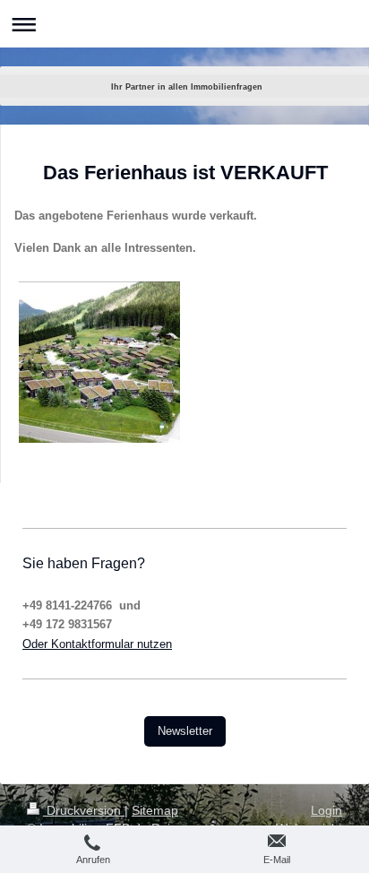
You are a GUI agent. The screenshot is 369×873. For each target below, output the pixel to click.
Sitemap (155, 810)
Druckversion (83, 810)
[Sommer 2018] (99, 362)
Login (326, 810)
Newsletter (185, 731)
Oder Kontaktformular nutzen (97, 644)
